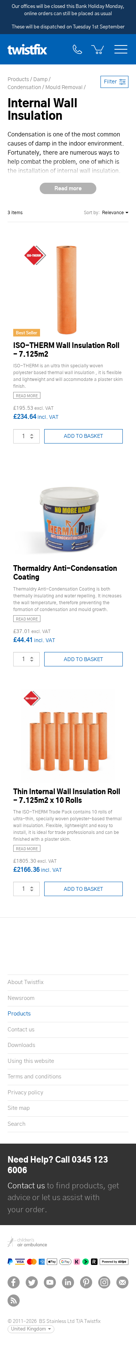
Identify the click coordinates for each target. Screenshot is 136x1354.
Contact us (21, 1030)
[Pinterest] (86, 1282)
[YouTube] (50, 1282)
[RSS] (14, 1300)
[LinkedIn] (68, 1282)
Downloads (21, 1045)
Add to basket (83, 436)
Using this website (31, 1061)
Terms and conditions (34, 1077)
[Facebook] (14, 1282)
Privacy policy (25, 1092)
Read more (27, 396)
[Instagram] (104, 1282)
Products (19, 1014)
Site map (19, 1108)
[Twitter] (32, 1282)
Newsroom (21, 998)
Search (16, 1124)
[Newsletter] (122, 1282)
